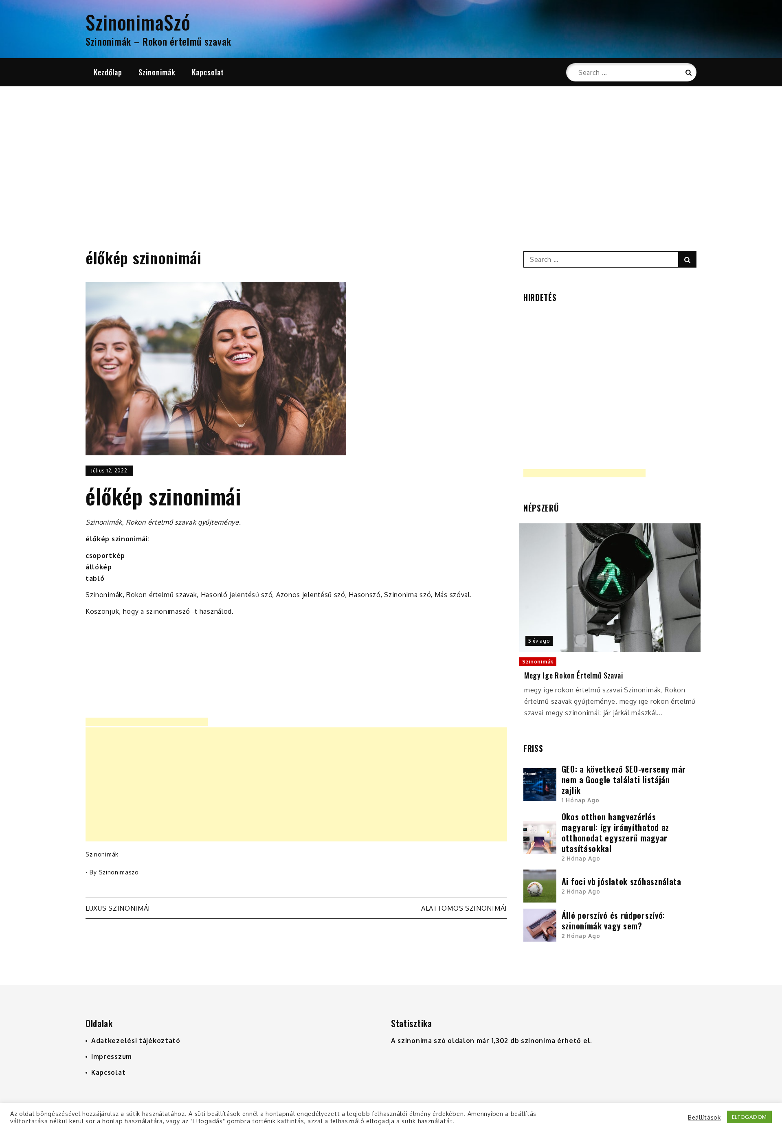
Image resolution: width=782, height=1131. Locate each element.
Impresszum (111, 1056)
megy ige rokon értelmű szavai (573, 675)
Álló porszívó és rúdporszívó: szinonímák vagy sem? (613, 920)
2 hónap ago (581, 858)
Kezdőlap (108, 72)
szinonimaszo (119, 872)
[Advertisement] (391, 158)
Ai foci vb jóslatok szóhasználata (621, 881)
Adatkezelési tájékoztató (135, 1041)
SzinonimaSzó (138, 21)
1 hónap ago (581, 800)
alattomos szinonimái (464, 908)
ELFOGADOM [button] (749, 1116)
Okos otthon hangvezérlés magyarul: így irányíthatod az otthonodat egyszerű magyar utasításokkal (615, 832)
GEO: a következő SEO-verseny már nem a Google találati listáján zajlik (624, 779)
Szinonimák (157, 72)
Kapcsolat (208, 72)
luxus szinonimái (118, 908)
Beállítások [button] (704, 1117)
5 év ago (539, 641)
